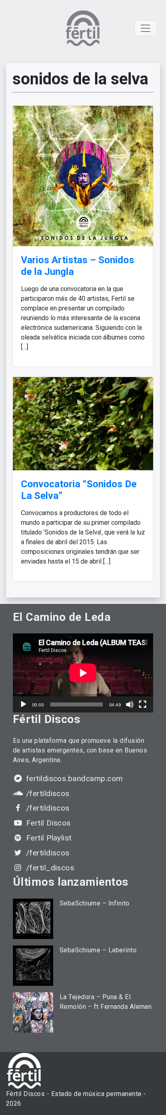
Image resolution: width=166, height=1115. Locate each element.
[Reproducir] (23, 704)
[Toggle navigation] (145, 28)
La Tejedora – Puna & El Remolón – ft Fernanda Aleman (105, 1001)
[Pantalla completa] (143, 704)
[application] (83, 673)
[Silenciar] (130, 704)
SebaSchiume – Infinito (95, 903)
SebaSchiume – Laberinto (98, 950)
